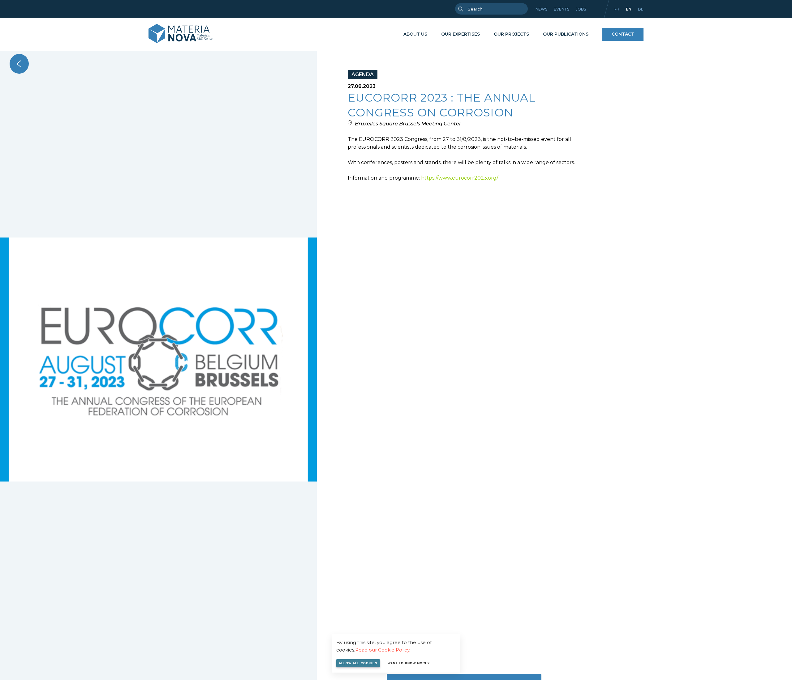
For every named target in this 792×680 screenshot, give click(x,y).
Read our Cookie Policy (382, 650)
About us (415, 34)
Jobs (581, 9)
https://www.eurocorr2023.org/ (459, 178)
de (641, 9)
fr (616, 9)
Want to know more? (409, 663)
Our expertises (460, 34)
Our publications (565, 34)
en (628, 9)
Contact (623, 34)
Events (561, 9)
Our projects (511, 34)
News (541, 9)
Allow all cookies (358, 663)
